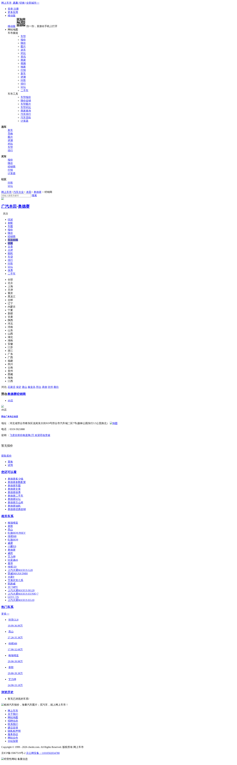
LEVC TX (13, 597)
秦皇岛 (31, 387)
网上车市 (6, 2)
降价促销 (26, 100)
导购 (10, 133)
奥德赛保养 (14, 492)
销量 (10, 243)
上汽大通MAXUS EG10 (21, 600)
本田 (28, 192)
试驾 (10, 465)
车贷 (10, 256)
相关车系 (7, 516)
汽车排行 (26, 114)
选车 (23, 49)
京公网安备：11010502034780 (43, 753)
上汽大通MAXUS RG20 (21, 590)
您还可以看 (9, 472)
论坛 (23, 87)
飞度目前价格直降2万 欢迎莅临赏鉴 (30, 435)
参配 (10, 223)
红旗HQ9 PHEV (17, 533)
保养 (10, 270)
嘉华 (10, 563)
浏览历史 (7, 692)
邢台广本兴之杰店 (9, 416)
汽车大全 (18, 192)
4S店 (10, 400)
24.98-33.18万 (15, 685)
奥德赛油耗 (14, 505)
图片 (23, 46)
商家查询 (26, 110)
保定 (18, 387)
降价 (23, 43)
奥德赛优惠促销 (17, 509)
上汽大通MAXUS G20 (20, 570)
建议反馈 (13, 727)
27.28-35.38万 (15, 637)
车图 (10, 226)
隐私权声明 (14, 731)
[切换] (22, 2)
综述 (10, 219)
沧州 (50, 387)
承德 (44, 387)
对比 (23, 53)
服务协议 (13, 734)
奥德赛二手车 (15, 495)
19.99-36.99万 (15, 625)
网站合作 (13, 737)
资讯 (23, 56)
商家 (23, 60)
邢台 (38, 387)
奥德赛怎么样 (15, 502)
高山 (10, 529)
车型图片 (26, 104)
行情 (23, 70)
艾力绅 (11, 556)
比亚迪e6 (13, 560)
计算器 (24, 120)
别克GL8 (13, 619)
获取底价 (6, 455)
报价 (23, 39)
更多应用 (13, 12)
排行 (23, 83)
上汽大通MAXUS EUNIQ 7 (23, 593)
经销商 (11, 166)
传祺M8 (12, 536)
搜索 (34, 195)
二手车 (24, 90)
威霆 (10, 543)
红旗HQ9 (13, 539)
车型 (23, 36)
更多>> (5, 613)
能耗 (10, 253)
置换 (10, 461)
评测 (23, 77)
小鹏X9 (12, 546)
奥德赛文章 (14, 489)
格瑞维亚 (13, 522)
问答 (23, 80)
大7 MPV (13, 587)
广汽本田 (9, 206)
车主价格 (13, 239)
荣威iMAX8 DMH (18, 573)
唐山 (24, 387)
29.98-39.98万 (15, 661)
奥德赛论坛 (14, 499)
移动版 (11, 15)
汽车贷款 (26, 117)
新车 (23, 73)
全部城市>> (32, 2)
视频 (23, 63)
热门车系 (7, 607)
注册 (16, 8)
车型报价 (26, 97)
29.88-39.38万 (15, 673)
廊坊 (56, 387)
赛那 (10, 526)
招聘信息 (13, 720)
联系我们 (13, 724)
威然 (10, 553)
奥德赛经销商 (16, 394)
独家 (23, 66)
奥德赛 (37, 192)
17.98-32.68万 (15, 649)
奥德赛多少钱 (15, 478)
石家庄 (11, 387)
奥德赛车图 (14, 485)
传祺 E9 (12, 566)
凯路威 (11, 583)
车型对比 (26, 107)
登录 (11, 8)
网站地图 (13, 717)
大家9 (11, 576)
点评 (10, 250)
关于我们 (13, 714)
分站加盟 (13, 741)
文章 (10, 246)
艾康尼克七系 (15, 580)
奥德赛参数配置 (17, 482)
